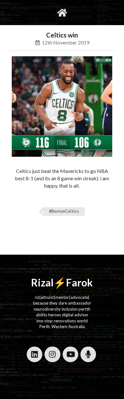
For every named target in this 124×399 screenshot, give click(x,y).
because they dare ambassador (62, 303)
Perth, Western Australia (62, 326)
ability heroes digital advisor (62, 314)
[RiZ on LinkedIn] (34, 354)
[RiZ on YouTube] (70, 354)
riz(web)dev (62, 379)
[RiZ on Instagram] (52, 354)
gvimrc (36, 12)
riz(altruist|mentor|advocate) (62, 297)
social (82, 12)
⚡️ (59, 282)
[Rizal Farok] (62, 12)
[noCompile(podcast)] (88, 354)
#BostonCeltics (64, 211)
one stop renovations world (62, 320)
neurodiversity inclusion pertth (62, 309)
